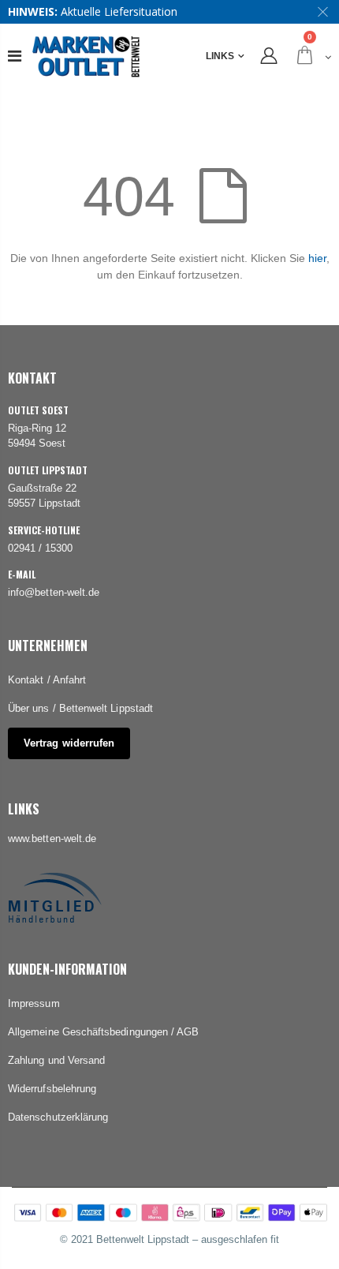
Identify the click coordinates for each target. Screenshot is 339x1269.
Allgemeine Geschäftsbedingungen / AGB (103, 1032)
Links (220, 56)
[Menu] (14, 56)
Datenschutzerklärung (58, 1117)
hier (317, 258)
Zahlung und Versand (56, 1060)
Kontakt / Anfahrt (47, 680)
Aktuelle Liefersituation (119, 11)
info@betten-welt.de (53, 592)
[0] (311, 56)
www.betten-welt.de (52, 838)
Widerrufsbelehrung (52, 1089)
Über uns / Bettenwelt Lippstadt (80, 708)
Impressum (34, 1003)
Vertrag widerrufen (69, 743)
